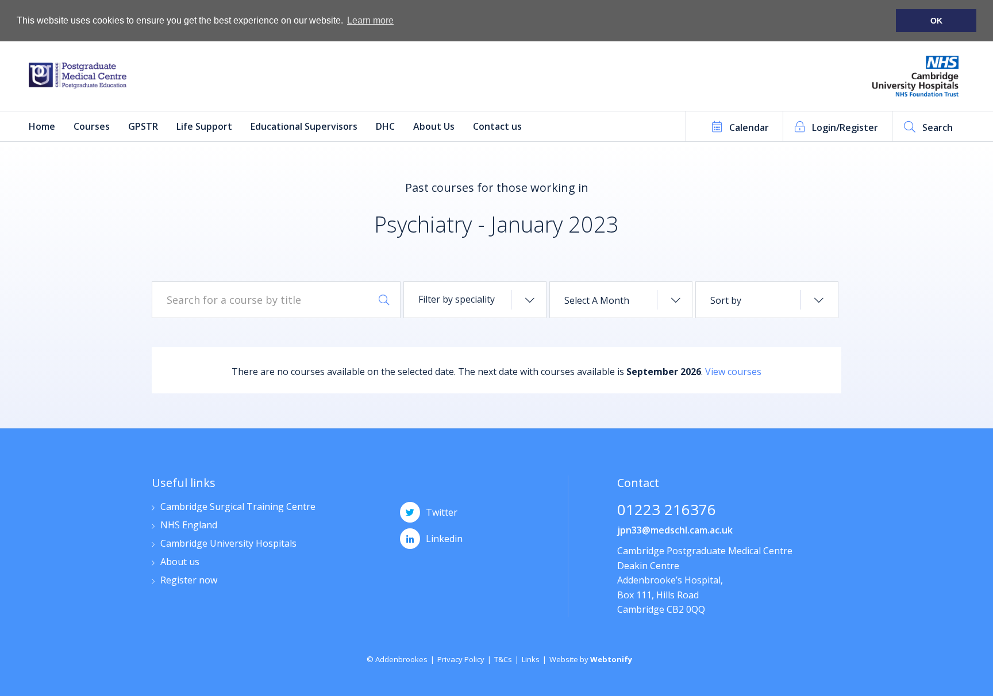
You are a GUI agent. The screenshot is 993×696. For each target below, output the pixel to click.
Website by (590, 659)
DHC (385, 126)
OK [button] (936, 20)
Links (531, 659)
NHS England (188, 525)
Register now (188, 580)
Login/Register (845, 127)
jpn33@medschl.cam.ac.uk (675, 530)
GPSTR (143, 126)
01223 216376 (666, 511)
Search (937, 127)
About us (179, 562)
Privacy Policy (460, 659)
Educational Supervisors (304, 126)
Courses (92, 126)
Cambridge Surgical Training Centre (237, 507)
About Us (434, 126)
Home (42, 126)
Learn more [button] (370, 20)
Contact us (497, 126)
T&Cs (503, 659)
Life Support (204, 126)
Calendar (749, 127)
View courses (733, 371)
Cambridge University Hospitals (228, 544)
